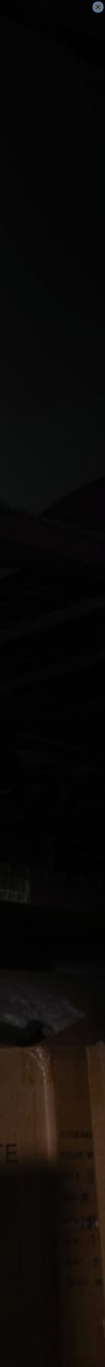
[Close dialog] (98, 7)
